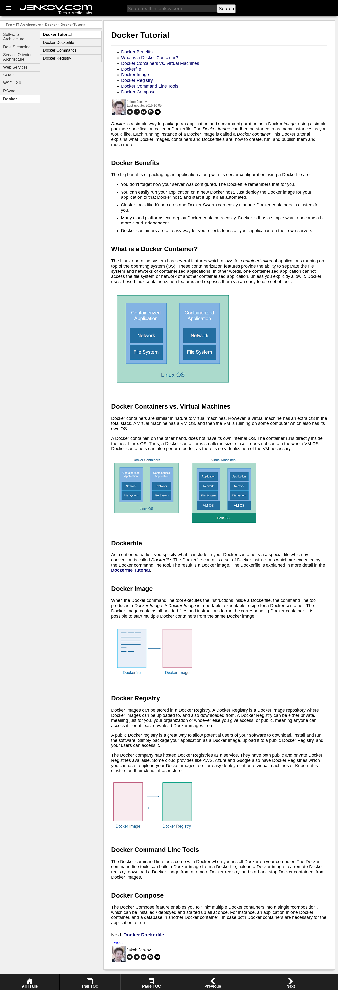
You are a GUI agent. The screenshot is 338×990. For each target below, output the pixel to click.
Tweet (117, 942)
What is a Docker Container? (149, 57)
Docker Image (135, 74)
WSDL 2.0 (12, 83)
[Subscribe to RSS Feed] (151, 114)
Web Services (15, 67)
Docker (51, 24)
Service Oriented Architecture (18, 57)
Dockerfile (131, 69)
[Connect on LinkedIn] (137, 114)
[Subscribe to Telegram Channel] (158, 114)
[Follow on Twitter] (130, 114)
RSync (9, 91)
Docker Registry (57, 58)
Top (9, 24)
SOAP (8, 75)
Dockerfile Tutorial (130, 570)
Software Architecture (13, 36)
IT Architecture (28, 24)
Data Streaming (17, 47)
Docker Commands (60, 50)
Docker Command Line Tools (149, 86)
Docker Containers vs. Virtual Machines (160, 63)
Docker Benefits (137, 52)
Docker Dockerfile (58, 42)
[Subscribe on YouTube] (144, 114)
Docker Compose (138, 91)
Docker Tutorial (73, 24)
